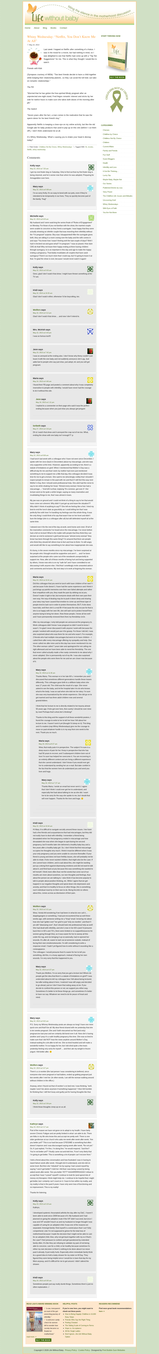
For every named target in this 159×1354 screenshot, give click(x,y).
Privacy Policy (71, 1350)
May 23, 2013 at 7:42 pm (42, 352)
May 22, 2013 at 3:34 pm (42, 1103)
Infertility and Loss (110, 167)
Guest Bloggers (109, 159)
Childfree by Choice (110, 134)
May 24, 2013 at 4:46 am (42, 381)
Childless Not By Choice (48, 147)
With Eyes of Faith (110, 208)
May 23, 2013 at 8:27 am (48, 744)
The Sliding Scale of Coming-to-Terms (79, 1325)
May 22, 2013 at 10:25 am (42, 293)
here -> (102, 1311)
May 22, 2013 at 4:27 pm (45, 970)
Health (105, 163)
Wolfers (37, 310)
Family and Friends (110, 151)
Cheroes (106, 130)
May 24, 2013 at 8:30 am (42, 1281)
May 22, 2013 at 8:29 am (39, 219)
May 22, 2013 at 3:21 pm (42, 909)
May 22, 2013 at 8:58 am (39, 455)
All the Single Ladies (72, 1331)
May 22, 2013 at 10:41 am (42, 580)
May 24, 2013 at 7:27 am (51, 783)
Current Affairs (108, 147)
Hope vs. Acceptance (73, 1328)
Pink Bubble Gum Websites (113, 1350)
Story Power (107, 192)
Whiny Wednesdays (65, 147)
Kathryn (34, 1124)
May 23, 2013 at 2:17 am (39, 1127)
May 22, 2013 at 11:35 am (45, 673)
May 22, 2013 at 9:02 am (39, 1021)
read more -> (31, 1337)
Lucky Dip (107, 175)
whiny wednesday (39, 149)
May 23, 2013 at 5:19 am (42, 1204)
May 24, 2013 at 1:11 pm (45, 402)
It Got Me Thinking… (111, 171)
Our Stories (107, 184)
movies (90, 147)
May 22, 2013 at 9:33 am (42, 270)
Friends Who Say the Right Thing (77, 1320)
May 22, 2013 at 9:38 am (42, 189)
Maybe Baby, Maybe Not (112, 179)
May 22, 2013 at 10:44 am (42, 826)
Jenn (38, 399)
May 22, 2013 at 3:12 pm (42, 313)
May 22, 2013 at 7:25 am (39, 169)
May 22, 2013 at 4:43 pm (42, 333)
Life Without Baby (79, 13)
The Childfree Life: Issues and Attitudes (117, 196)
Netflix (29, 149)
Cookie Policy (84, 1350)
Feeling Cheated (71, 1323)
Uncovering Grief (109, 200)
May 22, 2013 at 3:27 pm (39, 1068)
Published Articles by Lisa (112, 188)
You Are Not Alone (110, 212)
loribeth (37, 426)
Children (106, 142)
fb (86, 147)
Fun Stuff (106, 155)
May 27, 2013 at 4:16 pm (42, 429)
